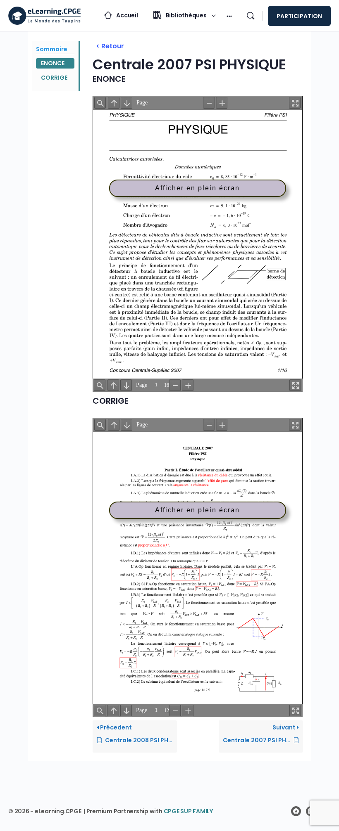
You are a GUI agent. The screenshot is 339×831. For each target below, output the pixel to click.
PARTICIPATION (299, 16)
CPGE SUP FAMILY (188, 811)
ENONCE (52, 63)
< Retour (110, 46)
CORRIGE (54, 77)
